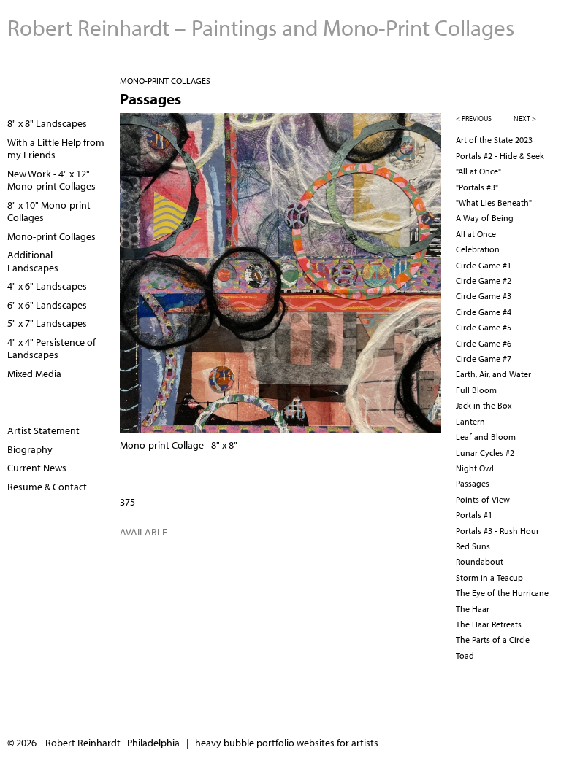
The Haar (472, 608)
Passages (472, 483)
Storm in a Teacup (489, 577)
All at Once (476, 233)
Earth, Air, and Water (493, 373)
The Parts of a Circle (493, 639)
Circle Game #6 (483, 343)
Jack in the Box (484, 405)
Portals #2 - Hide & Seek (500, 155)
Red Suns (473, 546)
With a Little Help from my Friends (55, 149)
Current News (36, 467)
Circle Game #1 (483, 265)
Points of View (483, 499)
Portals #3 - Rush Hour (497, 530)
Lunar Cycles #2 (485, 452)
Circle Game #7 (483, 358)
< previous (474, 118)
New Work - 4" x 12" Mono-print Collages (51, 180)
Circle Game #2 (483, 280)
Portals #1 (474, 514)
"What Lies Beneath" (494, 202)
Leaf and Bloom (486, 436)
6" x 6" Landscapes (47, 305)
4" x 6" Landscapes (47, 286)
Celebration (478, 249)
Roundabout (479, 561)
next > (525, 118)
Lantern (470, 421)
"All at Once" (478, 171)
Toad (465, 655)
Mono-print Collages (165, 80)
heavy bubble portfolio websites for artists (286, 742)
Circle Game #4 (483, 311)
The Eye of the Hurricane (502, 592)
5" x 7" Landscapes (47, 323)
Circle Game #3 (483, 295)
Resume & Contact (47, 486)
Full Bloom (476, 389)
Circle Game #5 (483, 327)
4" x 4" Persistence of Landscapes (51, 349)
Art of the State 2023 (494, 139)
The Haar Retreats (489, 624)
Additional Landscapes (32, 261)
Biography (30, 449)
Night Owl (475, 468)
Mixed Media (34, 373)
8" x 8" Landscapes (47, 123)
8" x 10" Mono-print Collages (49, 211)
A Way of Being (485, 217)
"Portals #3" (477, 187)
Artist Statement (43, 430)
